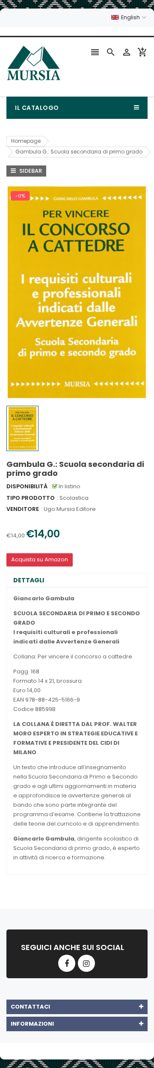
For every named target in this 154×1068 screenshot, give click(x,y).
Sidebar (30, 171)
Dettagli (28, 580)
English (131, 17)
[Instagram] (86, 963)
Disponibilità (26, 486)
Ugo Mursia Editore (70, 509)
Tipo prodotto (30, 498)
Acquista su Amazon (39, 559)
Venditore (22, 509)
